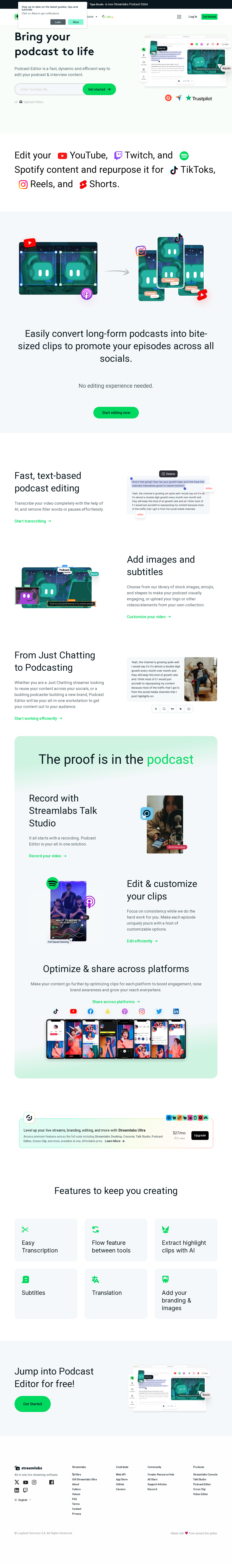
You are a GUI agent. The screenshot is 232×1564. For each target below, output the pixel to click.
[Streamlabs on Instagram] (35, 1482)
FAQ (74, 1499)
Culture (76, 1489)
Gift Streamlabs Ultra (84, 1479)
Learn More (112, 1141)
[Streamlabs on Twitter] (17, 1482)
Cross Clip (199, 1489)
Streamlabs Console (205, 1474)
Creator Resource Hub (161, 1474)
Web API (121, 1474)
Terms (76, 1504)
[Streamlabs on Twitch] (26, 1490)
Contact (76, 1508)
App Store (122, 1479)
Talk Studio (199, 1479)
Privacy (76, 1513)
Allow (76, 22)
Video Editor (200, 1494)
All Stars (153, 1479)
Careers (121, 1489)
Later (58, 22)
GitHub (120, 1484)
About (75, 1484)
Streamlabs (79, 1467)
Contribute (122, 1467)
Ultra (78, 1474)
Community (154, 1467)
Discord (152, 1489)
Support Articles (157, 1484)
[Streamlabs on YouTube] (26, 1482)
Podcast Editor (202, 1484)
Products (198, 1467)
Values (76, 1494)
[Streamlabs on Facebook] (52, 1482)
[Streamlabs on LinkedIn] (17, 1490)
